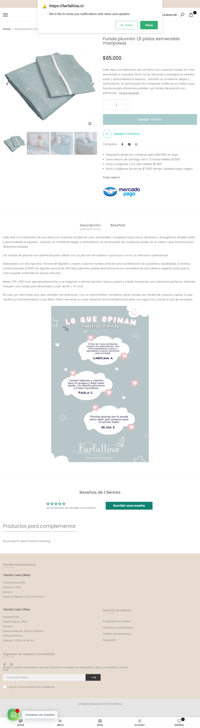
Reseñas (117, 225)
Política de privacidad (117, 634)
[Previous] (10, 83)
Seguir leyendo (129, 93)
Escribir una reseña (129, 505)
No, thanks (127, 25)
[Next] (89, 83)
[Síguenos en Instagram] (11, 664)
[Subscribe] (93, 677)
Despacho (109, 640)
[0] (190, 14)
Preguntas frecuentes (116, 621)
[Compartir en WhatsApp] (136, 144)
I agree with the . (31, 687)
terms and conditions (40, 687)
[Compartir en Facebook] (122, 144)
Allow (149, 25)
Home (7, 29)
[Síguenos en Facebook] (4, 664)
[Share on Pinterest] (129, 144)
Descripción (90, 225)
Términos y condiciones (118, 627)
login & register (166, 15)
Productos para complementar (39, 526)
